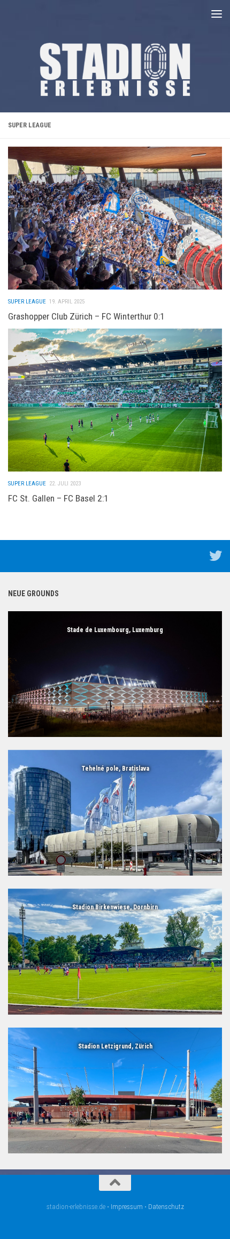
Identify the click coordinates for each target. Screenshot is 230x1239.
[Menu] (216, 13)
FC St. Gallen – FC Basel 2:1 (58, 498)
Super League (27, 301)
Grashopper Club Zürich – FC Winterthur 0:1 (86, 316)
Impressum (127, 1207)
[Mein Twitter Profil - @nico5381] (215, 555)
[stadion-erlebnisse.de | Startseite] (115, 69)
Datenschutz (166, 1207)
